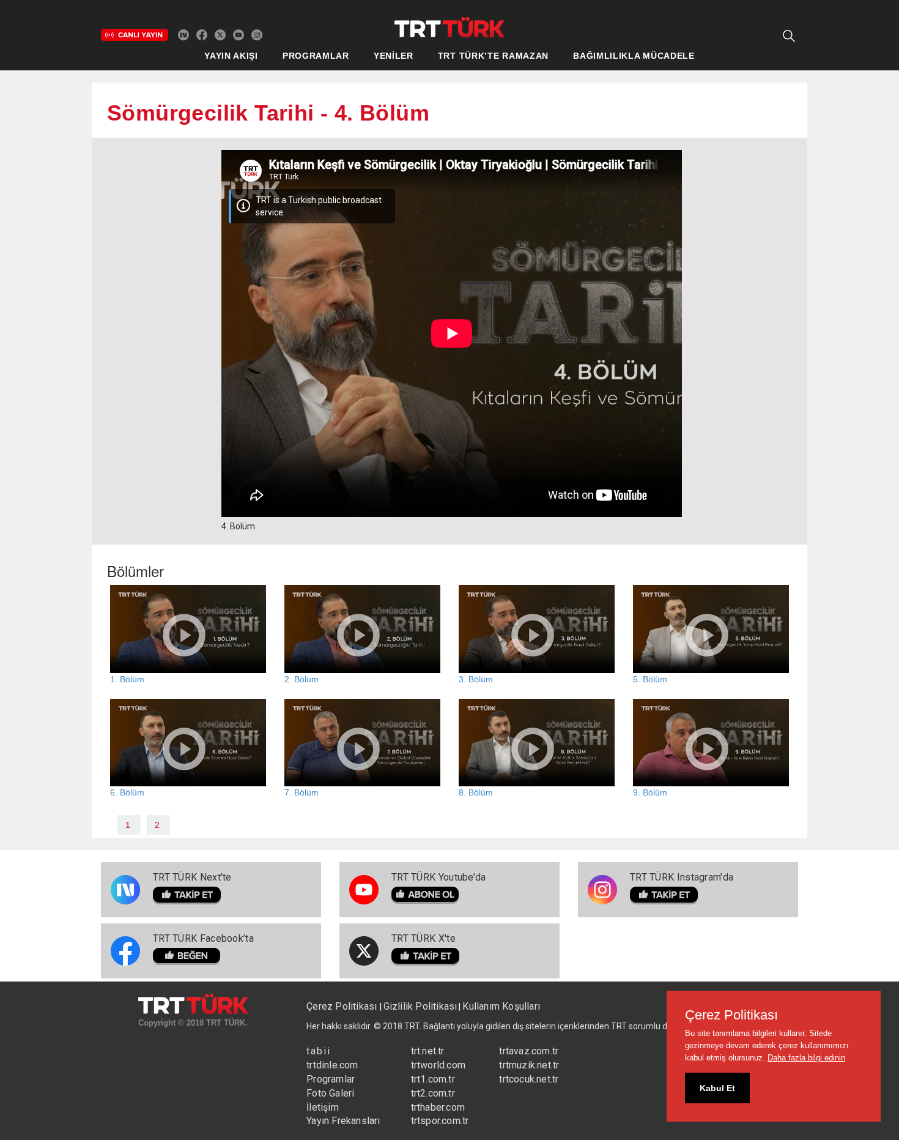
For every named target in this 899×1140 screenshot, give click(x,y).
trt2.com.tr (433, 1093)
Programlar (330, 1079)
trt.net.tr (428, 1051)
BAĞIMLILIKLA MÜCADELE (634, 56)
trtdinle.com (332, 1065)
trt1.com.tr (433, 1079)
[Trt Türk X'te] (220, 34)
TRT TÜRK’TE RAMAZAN (493, 56)
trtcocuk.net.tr (528, 1079)
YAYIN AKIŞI (231, 56)
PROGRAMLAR (316, 56)
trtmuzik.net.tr (529, 1065)
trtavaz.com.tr (528, 1051)
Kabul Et (717, 1088)
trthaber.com (438, 1107)
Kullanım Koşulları (501, 1006)
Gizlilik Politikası (420, 1006)
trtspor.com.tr (440, 1121)
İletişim (322, 1107)
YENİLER (393, 56)
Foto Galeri (330, 1093)
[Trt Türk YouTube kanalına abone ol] (238, 34)
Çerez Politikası (342, 1006)
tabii (318, 1051)
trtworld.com (438, 1065)
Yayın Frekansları (343, 1121)
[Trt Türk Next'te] (183, 34)
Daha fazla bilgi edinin (806, 1057)
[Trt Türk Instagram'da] (257, 34)
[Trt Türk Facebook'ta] (202, 34)
